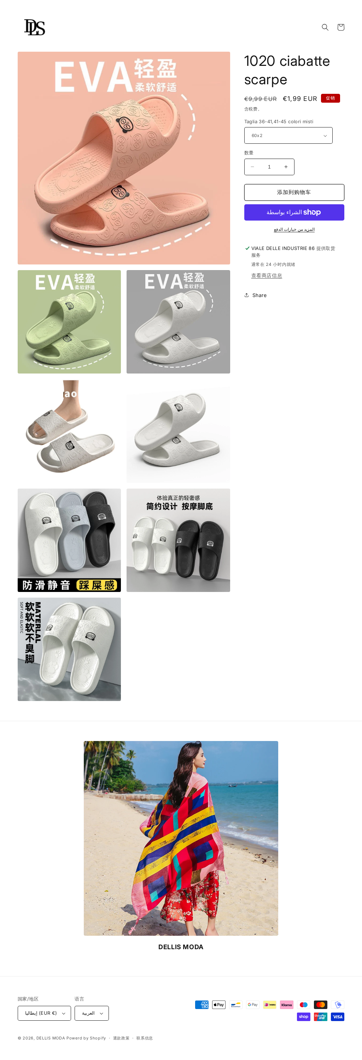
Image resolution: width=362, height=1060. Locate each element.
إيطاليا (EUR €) (41, 1013)
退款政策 (121, 1038)
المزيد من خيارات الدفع (294, 229)
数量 (249, 152)
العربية (88, 1013)
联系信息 (144, 1038)
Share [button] (259, 295)
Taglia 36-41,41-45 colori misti (278, 121)
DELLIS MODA (50, 1038)
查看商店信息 (266, 275)
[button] (325, 27)
